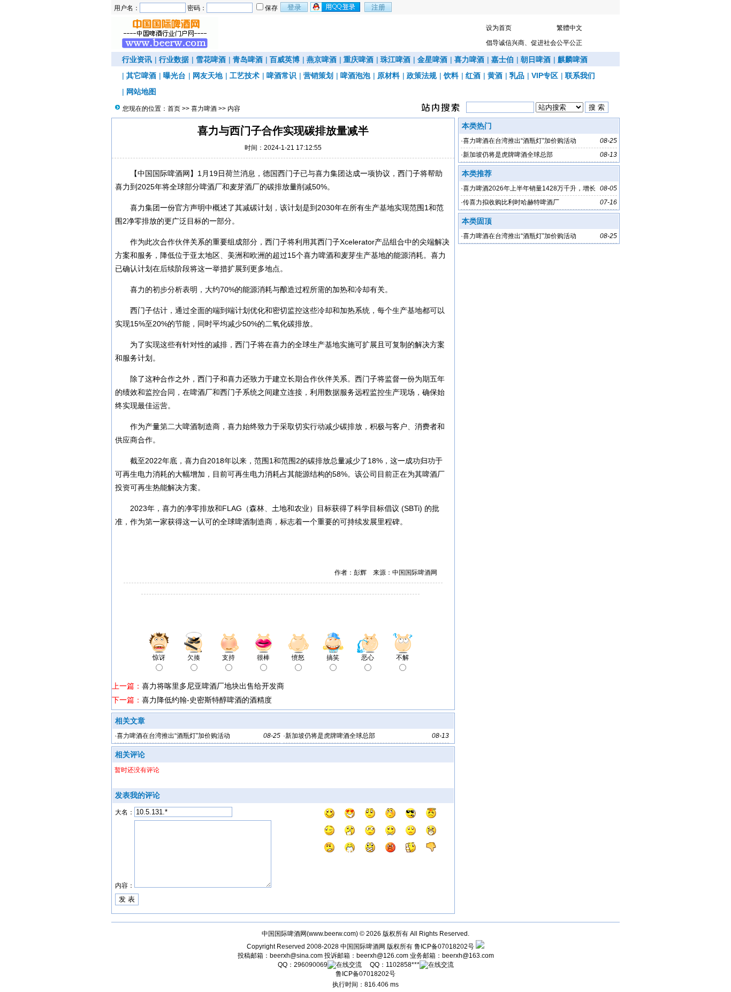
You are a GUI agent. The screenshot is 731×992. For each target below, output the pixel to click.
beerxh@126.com (382, 955)
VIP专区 (544, 75)
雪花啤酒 (211, 59)
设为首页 (499, 28)
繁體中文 (569, 28)
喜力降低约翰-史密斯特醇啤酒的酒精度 (207, 700)
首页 (173, 108)
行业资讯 (137, 59)
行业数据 (174, 59)
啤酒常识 (281, 75)
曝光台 (174, 75)
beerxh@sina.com (296, 955)
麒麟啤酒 (573, 59)
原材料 (388, 75)
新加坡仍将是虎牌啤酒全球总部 (330, 735)
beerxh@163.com (468, 955)
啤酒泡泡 (355, 75)
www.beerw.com (332, 933)
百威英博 (285, 59)
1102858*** (403, 964)
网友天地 (208, 75)
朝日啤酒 (536, 59)
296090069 (311, 964)
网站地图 (141, 91)
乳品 (516, 75)
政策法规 (422, 75)
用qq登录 (336, 7)
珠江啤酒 (395, 59)
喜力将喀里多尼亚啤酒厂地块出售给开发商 (213, 686)
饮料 (451, 75)
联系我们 (580, 75)
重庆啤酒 (359, 59)
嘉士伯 (502, 59)
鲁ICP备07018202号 (444, 946)
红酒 (473, 75)
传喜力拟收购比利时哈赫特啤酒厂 (511, 202)
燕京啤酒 (322, 59)
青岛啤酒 (248, 59)
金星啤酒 (432, 59)
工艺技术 (245, 75)
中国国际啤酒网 (362, 946)
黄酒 (495, 75)
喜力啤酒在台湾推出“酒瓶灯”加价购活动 (173, 735)
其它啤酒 (141, 75)
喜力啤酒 (469, 59)
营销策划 (318, 75)
